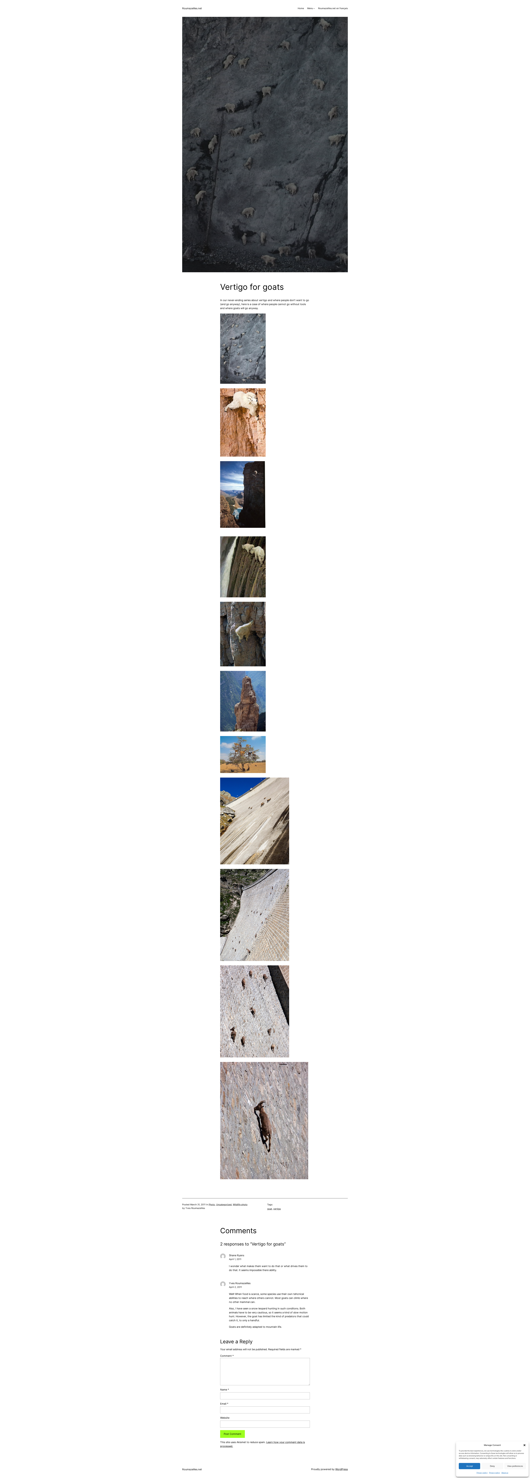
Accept (469, 1466)
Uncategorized (224, 1204)
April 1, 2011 (235, 1259)
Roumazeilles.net (192, 8)
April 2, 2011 (235, 1287)
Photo (212, 1204)
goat (269, 1208)
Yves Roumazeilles (240, 1283)
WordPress (341, 1469)
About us (504, 1473)
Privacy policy (482, 1473)
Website (224, 1417)
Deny (492, 1466)
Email (224, 1403)
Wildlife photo (240, 1204)
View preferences (515, 1466)
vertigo (277, 1208)
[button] (524, 1445)
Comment (227, 1355)
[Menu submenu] (314, 8)
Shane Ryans (236, 1255)
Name (224, 1389)
